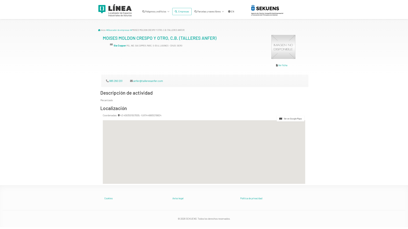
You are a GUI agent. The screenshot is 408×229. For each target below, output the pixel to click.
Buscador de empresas (118, 30)
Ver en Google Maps (292, 118)
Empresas (183, 11)
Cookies (108, 198)
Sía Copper (120, 45)
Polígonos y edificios (155, 11)
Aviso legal (177, 198)
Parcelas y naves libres (209, 11)
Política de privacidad (251, 198)
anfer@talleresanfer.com (148, 80)
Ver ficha (282, 65)
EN (232, 11)
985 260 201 (116, 80)
